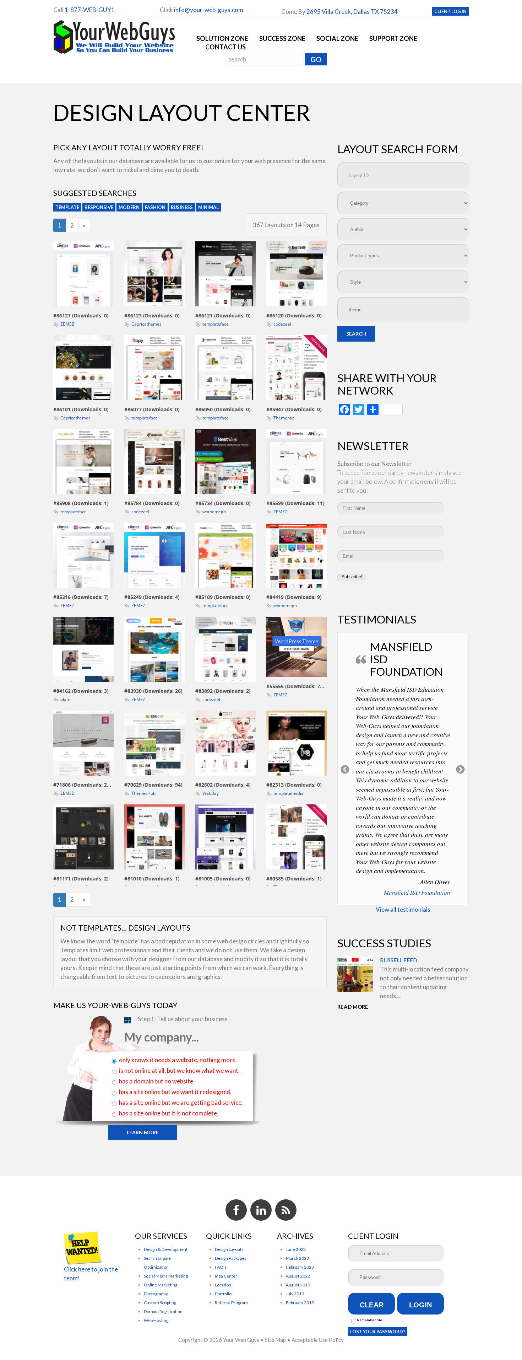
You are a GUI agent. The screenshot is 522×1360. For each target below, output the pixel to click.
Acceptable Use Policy (318, 1340)
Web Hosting (156, 1320)
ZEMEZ (67, 324)
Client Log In (450, 11)
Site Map (275, 1340)
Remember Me (369, 1320)
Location (223, 1284)
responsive (99, 207)
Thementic (283, 418)
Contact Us (225, 47)
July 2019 (295, 1293)
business (182, 207)
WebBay (210, 793)
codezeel (282, 324)
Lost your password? (377, 1331)
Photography (156, 1293)
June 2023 (296, 1249)
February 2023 (300, 1267)
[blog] (286, 1210)
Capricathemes (146, 324)
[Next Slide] (460, 745)
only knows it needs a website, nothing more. (178, 1060)
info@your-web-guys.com (208, 10)
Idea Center (226, 1276)
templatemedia (288, 793)
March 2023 (297, 1258)
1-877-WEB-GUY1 (90, 10)
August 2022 (298, 1276)
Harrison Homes (429, 842)
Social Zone (337, 38)
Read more (352, 959)
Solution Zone (222, 38)
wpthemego (214, 512)
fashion (155, 207)
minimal (208, 207)
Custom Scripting (160, 1302)
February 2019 (300, 1302)
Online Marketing (160, 1284)
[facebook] (236, 1210)
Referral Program (231, 1302)
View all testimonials (403, 862)
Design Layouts (229, 1249)
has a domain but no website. (157, 1081)
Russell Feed (398, 912)
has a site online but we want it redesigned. (175, 1092)
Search (356, 334)
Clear (372, 1305)
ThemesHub (143, 793)
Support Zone (393, 38)
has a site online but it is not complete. (168, 1113)
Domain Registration (163, 1311)
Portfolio (223, 1293)
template (67, 207)
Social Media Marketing (166, 1276)
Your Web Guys (241, 1340)
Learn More (143, 1132)
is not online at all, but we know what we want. (179, 1070)
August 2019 (298, 1284)
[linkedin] (261, 1210)
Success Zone (282, 38)
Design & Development (165, 1249)
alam (65, 699)
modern (129, 207)
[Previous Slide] (345, 745)
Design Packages (230, 1258)
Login (420, 1305)
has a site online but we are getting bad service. (181, 1102)
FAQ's (221, 1267)
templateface (215, 324)
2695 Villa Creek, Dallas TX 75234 (352, 11)
